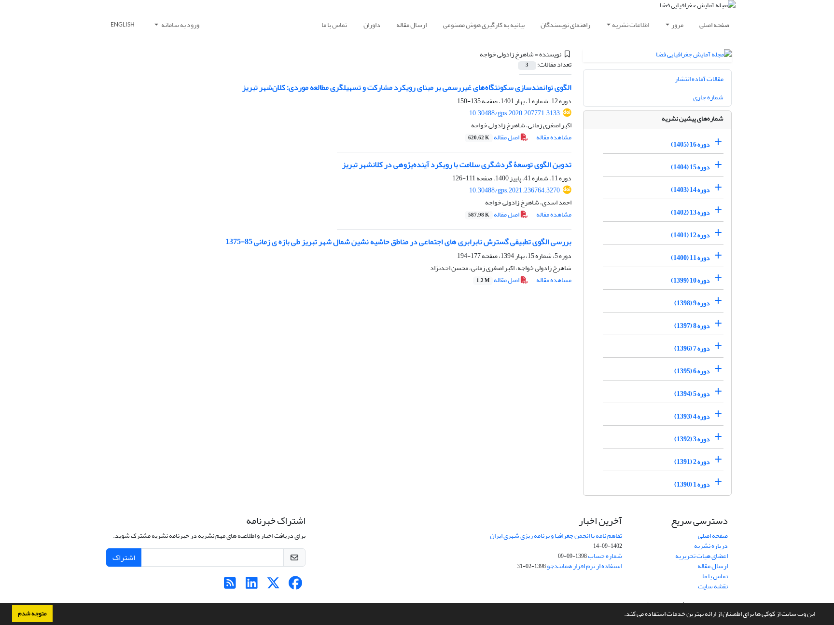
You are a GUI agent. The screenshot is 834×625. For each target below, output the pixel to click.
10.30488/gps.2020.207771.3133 (514, 113)
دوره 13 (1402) (690, 212)
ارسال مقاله (411, 24)
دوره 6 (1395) (692, 371)
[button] (621, 614)
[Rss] (230, 585)
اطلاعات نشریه (630, 24)
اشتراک (123, 557)
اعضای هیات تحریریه (701, 555)
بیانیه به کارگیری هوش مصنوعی (484, 24)
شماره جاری (708, 97)
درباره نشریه (711, 545)
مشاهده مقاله (553, 137)
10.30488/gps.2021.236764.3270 (514, 190)
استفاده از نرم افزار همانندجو (584, 565)
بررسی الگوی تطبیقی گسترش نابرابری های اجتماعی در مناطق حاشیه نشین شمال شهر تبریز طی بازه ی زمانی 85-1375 (398, 241)
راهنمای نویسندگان (565, 24)
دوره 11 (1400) (690, 257)
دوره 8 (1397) (692, 325)
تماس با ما (334, 24)
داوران (371, 24)
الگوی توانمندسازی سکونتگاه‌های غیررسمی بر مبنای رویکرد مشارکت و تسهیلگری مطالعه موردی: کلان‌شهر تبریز (406, 87)
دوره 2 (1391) (692, 461)
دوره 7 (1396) (692, 348)
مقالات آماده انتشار (699, 78)
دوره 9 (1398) (692, 303)
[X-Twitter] (273, 585)
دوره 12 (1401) (690, 235)
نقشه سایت (713, 586)
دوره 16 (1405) (690, 144)
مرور (677, 24)
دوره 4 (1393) (692, 416)
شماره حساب (605, 555)
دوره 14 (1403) (690, 189)
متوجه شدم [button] (32, 613)
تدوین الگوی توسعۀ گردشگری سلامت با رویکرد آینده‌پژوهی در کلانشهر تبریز (456, 164)
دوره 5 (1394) (692, 393)
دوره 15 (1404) (690, 167)
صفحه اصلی (714, 24)
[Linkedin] (251, 585)
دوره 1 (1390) (692, 484)
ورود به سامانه (179, 24)
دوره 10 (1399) (690, 280)
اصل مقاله (494, 137)
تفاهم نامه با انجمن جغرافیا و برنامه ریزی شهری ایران (556, 535)
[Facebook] (295, 585)
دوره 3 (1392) (692, 439)
